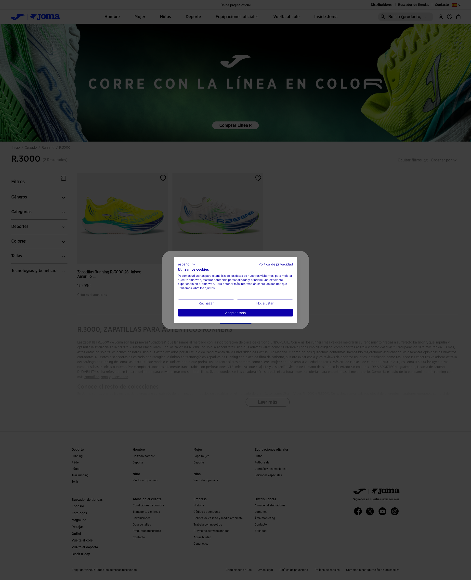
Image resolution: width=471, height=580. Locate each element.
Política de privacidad (276, 264)
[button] (187, 264)
